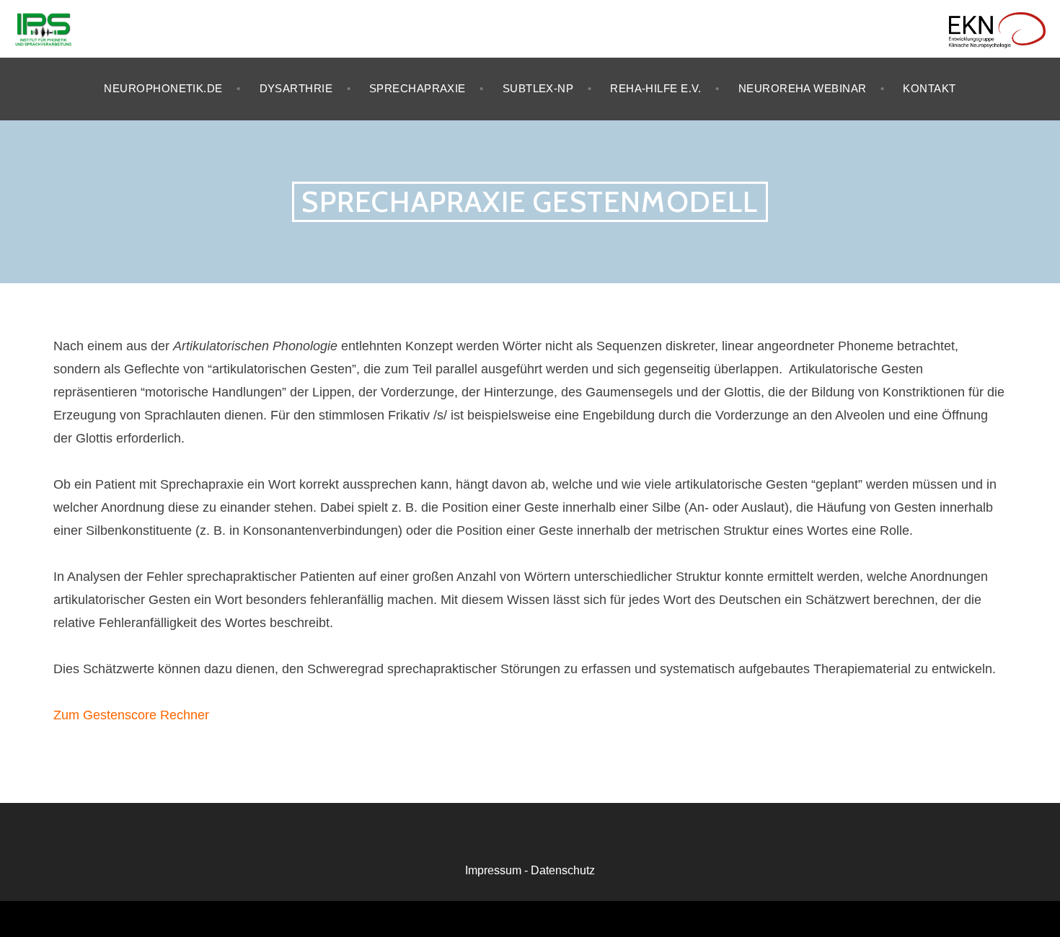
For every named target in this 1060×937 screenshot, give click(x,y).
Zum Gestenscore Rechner (131, 715)
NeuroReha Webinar (802, 88)
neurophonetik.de (163, 88)
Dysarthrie (296, 88)
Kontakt (929, 88)
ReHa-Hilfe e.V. (656, 88)
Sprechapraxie (417, 88)
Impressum (493, 870)
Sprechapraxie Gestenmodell (529, 201)
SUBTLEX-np (538, 88)
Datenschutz (563, 870)
